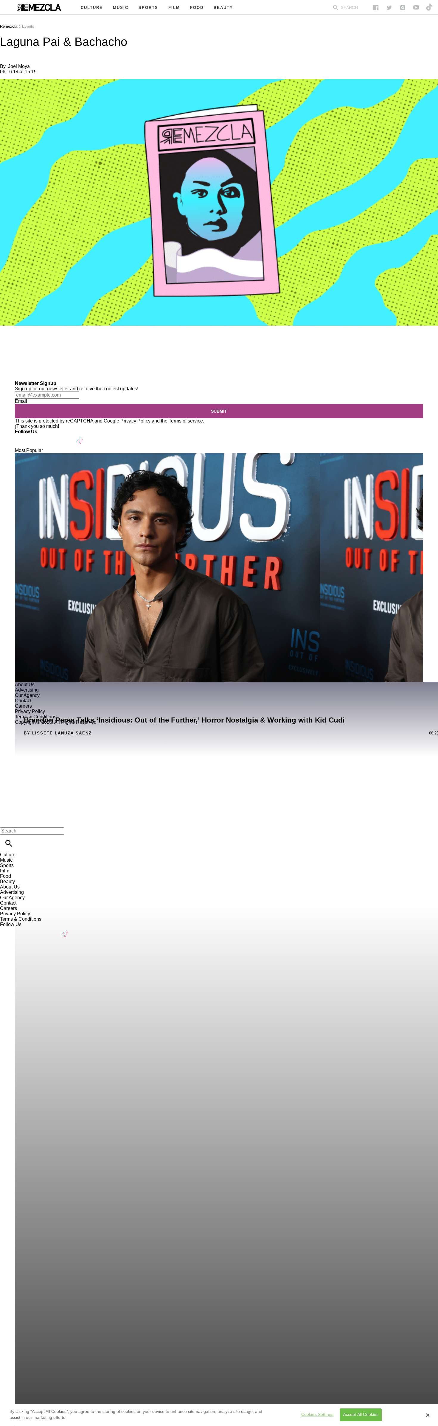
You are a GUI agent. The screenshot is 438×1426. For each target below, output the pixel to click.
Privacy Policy (135, 420)
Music (6, 860)
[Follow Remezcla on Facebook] (376, 7)
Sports (7, 865)
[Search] (335, 7)
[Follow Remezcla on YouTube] (416, 7)
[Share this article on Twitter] (36, 343)
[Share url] (6, 374)
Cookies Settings (317, 1414)
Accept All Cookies (361, 1414)
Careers (8, 908)
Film (4, 870)
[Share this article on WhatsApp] (7, 343)
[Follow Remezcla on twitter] (389, 7)
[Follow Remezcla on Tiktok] (80, 436)
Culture (7, 854)
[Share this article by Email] (50, 343)
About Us (10, 886)
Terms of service (186, 420)
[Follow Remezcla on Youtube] (66, 436)
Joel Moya (19, 66)
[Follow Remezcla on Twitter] (36, 436)
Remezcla (8, 26)
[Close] (428, 1415)
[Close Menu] (6, 820)
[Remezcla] (39, 7)
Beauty (7, 881)
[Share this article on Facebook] (22, 343)
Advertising (12, 892)
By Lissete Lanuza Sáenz (58, 733)
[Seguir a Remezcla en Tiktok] (429, 7)
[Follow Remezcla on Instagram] (402, 7)
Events (28, 26)
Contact (8, 902)
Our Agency (12, 897)
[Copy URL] (14, 360)
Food (5, 876)
